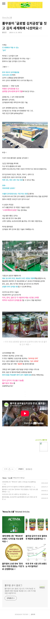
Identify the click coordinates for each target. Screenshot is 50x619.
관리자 (33, 614)
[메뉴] (3, 3)
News (5, 478)
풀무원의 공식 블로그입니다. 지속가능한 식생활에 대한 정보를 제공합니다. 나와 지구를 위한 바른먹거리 (20, 590)
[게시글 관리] (12, 469)
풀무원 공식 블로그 (13, 585)
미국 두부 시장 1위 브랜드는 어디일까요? (14, 494)
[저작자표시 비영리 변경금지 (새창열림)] (29, 469)
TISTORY (25, 614)
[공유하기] (9, 469)
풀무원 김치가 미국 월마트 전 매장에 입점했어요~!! (17, 487)
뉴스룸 (10, 478)
